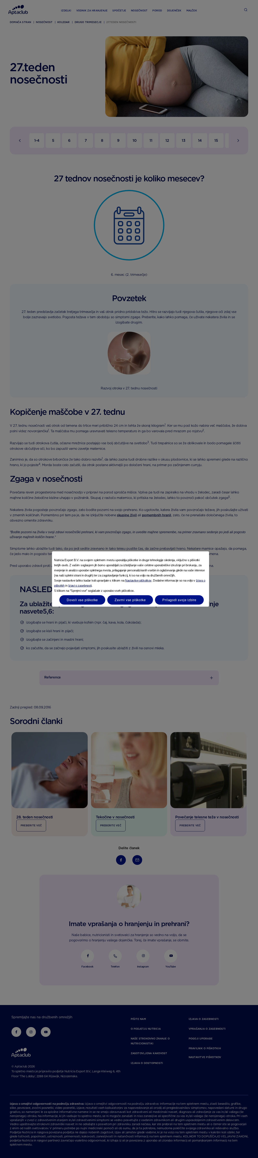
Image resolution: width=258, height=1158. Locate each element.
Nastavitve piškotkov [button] (138, 580)
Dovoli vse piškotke (82, 599)
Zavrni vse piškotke (130, 599)
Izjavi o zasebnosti (80, 585)
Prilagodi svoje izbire (179, 599)
